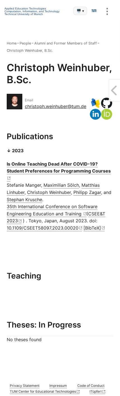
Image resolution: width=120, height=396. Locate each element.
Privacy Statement (24, 385)
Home (11, 43)
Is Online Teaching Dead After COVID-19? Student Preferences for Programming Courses (59, 167)
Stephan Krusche (24, 199)
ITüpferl (96, 391)
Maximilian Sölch (61, 185)
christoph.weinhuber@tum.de (55, 106)
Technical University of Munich (23, 14)
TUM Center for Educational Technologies (43, 391)
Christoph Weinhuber (49, 192)
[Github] (106, 103)
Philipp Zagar (87, 192)
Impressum (58, 385)
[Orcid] (106, 114)
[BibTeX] (92, 228)
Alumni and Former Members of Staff (65, 43)
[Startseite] (94, 10)
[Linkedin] (95, 114)
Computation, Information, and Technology (31, 11)
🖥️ (80, 11)
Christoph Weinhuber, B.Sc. (30, 50)
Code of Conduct (90, 385)
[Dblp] (95, 103)
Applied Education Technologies (25, 8)
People (25, 43)
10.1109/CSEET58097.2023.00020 (42, 228)
